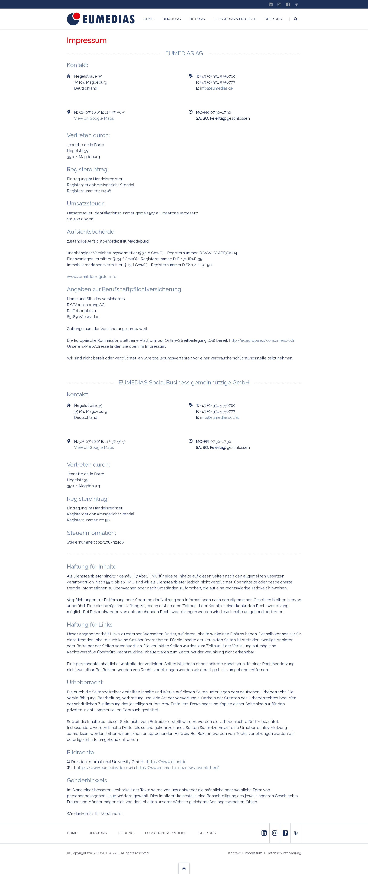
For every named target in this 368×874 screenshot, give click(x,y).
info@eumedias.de (216, 88)
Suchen (295, 19)
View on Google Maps (94, 118)
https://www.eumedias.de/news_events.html (177, 767)
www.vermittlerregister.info (91, 276)
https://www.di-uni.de (166, 761)
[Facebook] (288, 4)
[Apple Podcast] (296, 4)
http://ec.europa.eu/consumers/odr (262, 340)
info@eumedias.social (219, 417)
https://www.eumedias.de (99, 767)
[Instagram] (279, 4)
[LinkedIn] (270, 4)
